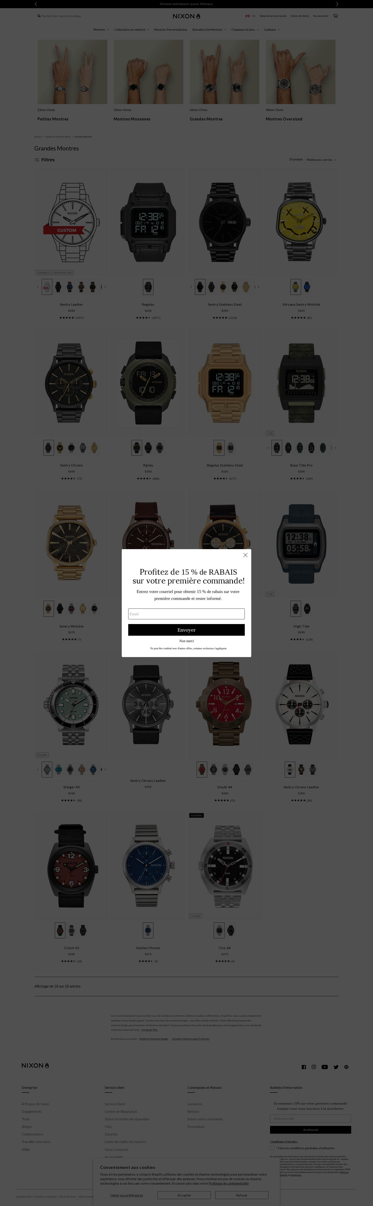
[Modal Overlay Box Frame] (186, 603)
